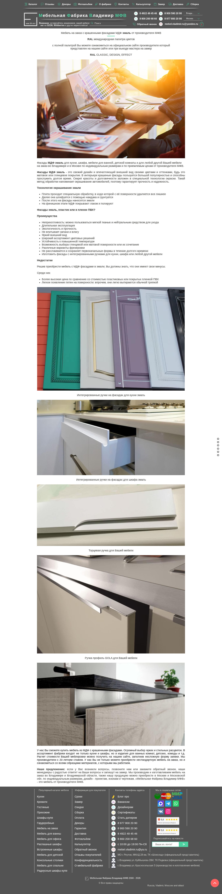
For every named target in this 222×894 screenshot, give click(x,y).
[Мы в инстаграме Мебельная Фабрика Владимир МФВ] (168, 811)
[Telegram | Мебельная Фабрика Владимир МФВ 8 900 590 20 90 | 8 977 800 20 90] (168, 804)
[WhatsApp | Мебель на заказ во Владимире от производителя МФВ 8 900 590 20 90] (176, 804)
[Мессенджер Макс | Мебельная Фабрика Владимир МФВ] (161, 804)
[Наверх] (215, 883)
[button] (202, 24)
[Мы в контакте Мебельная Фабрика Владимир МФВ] (161, 811)
